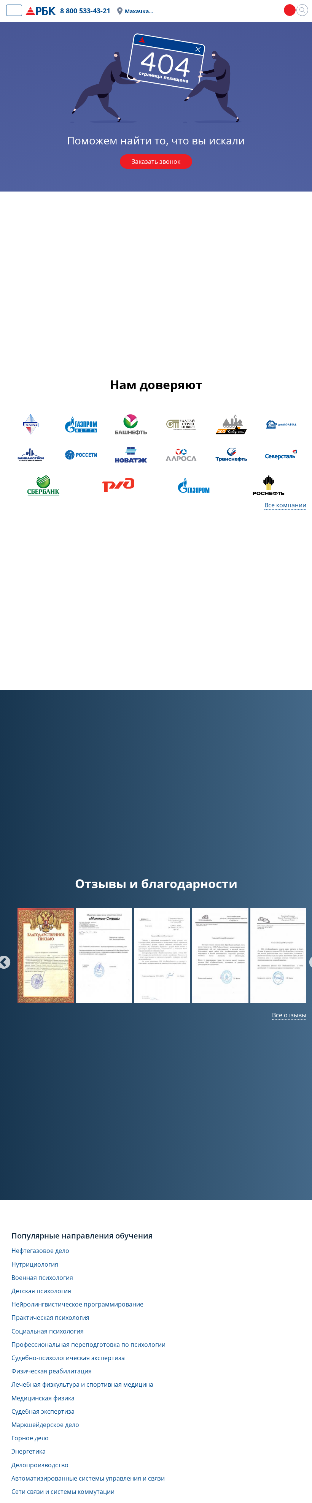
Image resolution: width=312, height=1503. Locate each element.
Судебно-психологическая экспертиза (68, 1358)
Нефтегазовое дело (40, 1250)
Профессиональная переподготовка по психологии (88, 1344)
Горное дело (30, 1438)
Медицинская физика (43, 1398)
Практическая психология (50, 1317)
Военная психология (42, 1277)
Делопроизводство (39, 1465)
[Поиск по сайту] (302, 10)
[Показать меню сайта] (14, 10)
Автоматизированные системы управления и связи (88, 1478)
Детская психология (41, 1291)
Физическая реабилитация (51, 1371)
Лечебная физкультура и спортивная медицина (82, 1384)
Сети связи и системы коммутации (63, 1491)
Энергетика (28, 1451)
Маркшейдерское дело (45, 1425)
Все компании (285, 505)
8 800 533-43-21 (85, 10)
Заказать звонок (156, 161)
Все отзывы (289, 1015)
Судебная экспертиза (43, 1411)
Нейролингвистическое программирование (77, 1304)
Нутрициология (34, 1264)
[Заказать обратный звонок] (289, 10)
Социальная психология (47, 1331)
